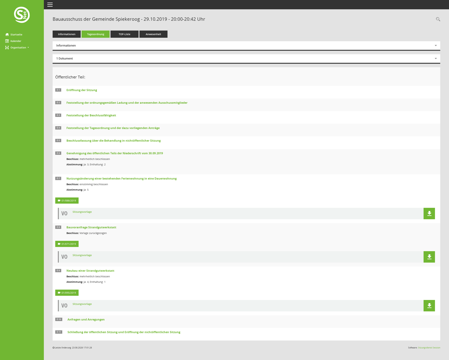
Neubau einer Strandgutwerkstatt (90, 271)
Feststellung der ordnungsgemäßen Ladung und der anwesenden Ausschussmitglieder (126, 103)
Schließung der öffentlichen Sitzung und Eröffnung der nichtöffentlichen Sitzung (124, 332)
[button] (22, 47)
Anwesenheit (153, 34)
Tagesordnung (95, 34)
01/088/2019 (69, 200)
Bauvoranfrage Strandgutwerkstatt (91, 227)
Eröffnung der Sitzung (81, 90)
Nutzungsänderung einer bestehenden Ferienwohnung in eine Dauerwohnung (121, 178)
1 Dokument (64, 58)
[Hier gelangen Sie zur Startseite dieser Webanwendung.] (22, 15)
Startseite (16, 34)
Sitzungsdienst (429, 347)
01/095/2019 (69, 292)
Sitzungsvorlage (82, 211)
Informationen (66, 34)
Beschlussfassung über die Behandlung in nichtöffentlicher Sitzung (113, 141)
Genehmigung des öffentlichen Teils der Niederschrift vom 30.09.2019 (114, 153)
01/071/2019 (69, 244)
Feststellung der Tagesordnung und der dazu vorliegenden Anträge (113, 128)
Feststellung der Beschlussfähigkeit (91, 115)
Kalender (16, 41)
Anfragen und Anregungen (86, 319)
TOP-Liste (124, 34)
